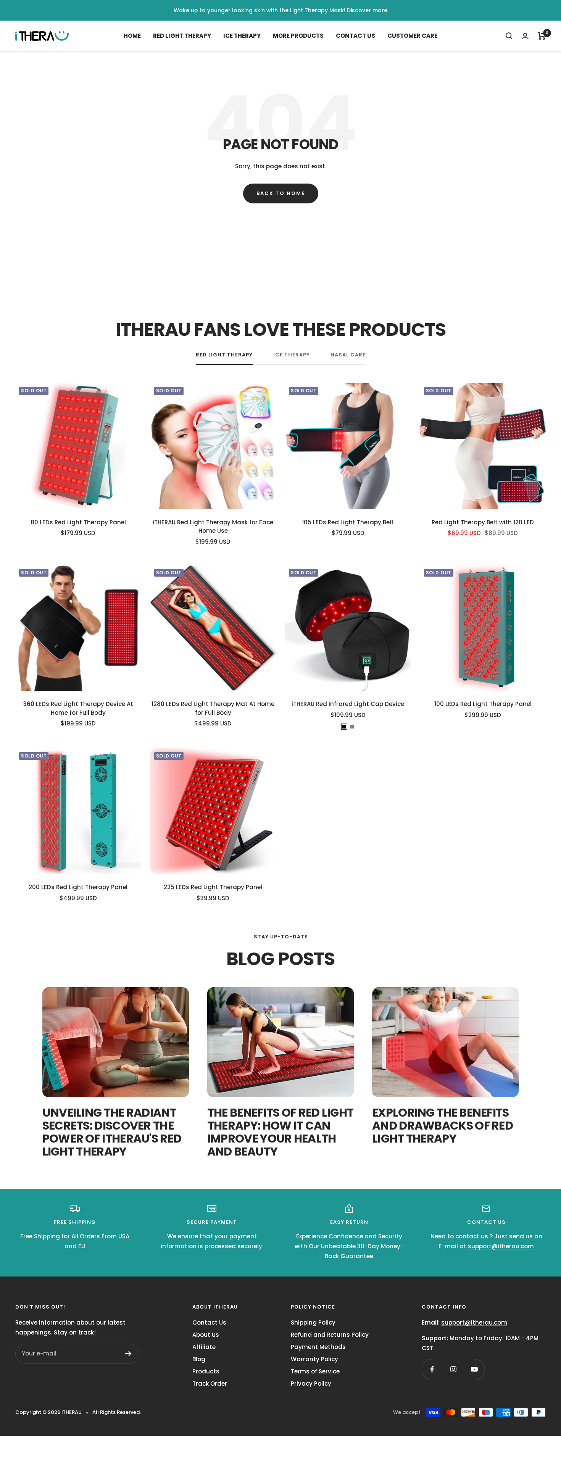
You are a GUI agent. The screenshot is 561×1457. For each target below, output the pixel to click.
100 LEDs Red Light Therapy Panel (483, 704)
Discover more (367, 10)
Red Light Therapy (182, 36)
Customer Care (412, 36)
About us (205, 1335)
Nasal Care (348, 355)
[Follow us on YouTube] (474, 1369)
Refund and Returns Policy (330, 1335)
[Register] (128, 1353)
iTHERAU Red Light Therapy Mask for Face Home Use (213, 526)
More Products (298, 36)
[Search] (509, 35)
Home (132, 36)
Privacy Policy (311, 1384)
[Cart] (542, 36)
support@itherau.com (501, 1246)
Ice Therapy (242, 36)
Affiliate (204, 1347)
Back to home (280, 193)
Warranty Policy (314, 1359)
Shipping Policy (313, 1322)
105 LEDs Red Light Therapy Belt (348, 522)
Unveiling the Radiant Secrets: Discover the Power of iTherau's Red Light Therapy (112, 1132)
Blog (198, 1359)
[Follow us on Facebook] (432, 1369)
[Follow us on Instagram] (453, 1369)
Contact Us (355, 36)
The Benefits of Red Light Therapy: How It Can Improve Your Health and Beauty (280, 1132)
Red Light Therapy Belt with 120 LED (483, 522)
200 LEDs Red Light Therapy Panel (78, 887)
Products (205, 1371)
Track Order (209, 1384)
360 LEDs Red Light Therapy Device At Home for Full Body (78, 708)
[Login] (525, 36)
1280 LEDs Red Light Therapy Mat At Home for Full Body (213, 708)
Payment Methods (318, 1347)
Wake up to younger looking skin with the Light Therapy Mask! (259, 10)
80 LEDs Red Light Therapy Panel (78, 522)
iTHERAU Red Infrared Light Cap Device (348, 704)
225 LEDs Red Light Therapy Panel (213, 887)
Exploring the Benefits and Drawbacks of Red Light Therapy (442, 1125)
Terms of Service (315, 1371)
